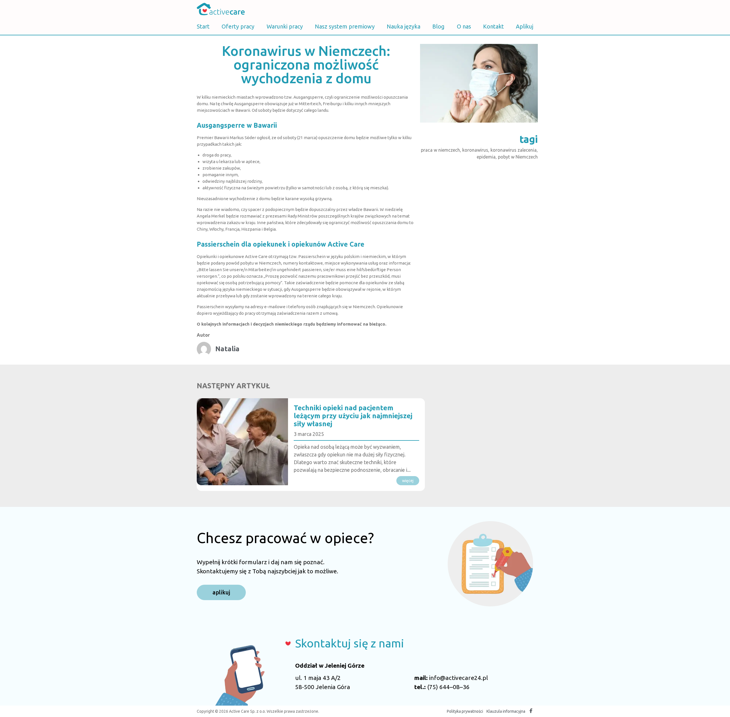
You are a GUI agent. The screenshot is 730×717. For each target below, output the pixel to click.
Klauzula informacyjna (505, 711)
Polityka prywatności (465, 711)
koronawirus (475, 150)
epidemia (486, 156)
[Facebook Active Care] (531, 711)
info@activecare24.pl (458, 677)
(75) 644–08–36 (448, 686)
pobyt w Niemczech (518, 156)
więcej (407, 480)
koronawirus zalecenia (513, 150)
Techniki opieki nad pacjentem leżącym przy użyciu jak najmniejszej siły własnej (353, 416)
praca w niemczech (440, 150)
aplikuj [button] (221, 592)
